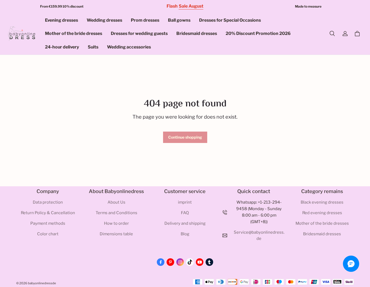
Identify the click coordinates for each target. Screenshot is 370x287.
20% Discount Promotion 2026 (258, 33)
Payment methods (47, 223)
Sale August (191, 6)
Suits (93, 47)
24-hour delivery (62, 47)
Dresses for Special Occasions (230, 20)
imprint (185, 202)
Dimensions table (116, 233)
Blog (185, 233)
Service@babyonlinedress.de (259, 235)
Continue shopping (185, 137)
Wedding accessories (129, 47)
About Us (116, 202)
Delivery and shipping (185, 223)
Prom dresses (145, 20)
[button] (332, 33)
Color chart (48, 233)
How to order (116, 223)
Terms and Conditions (116, 212)
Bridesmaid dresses (196, 33)
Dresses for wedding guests (139, 33)
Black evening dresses (322, 202)
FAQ (185, 212)
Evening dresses (61, 20)
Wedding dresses (104, 20)
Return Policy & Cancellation (48, 212)
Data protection (48, 202)
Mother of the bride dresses (73, 33)
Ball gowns (179, 20)
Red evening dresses (322, 212)
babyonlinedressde (42, 283)
